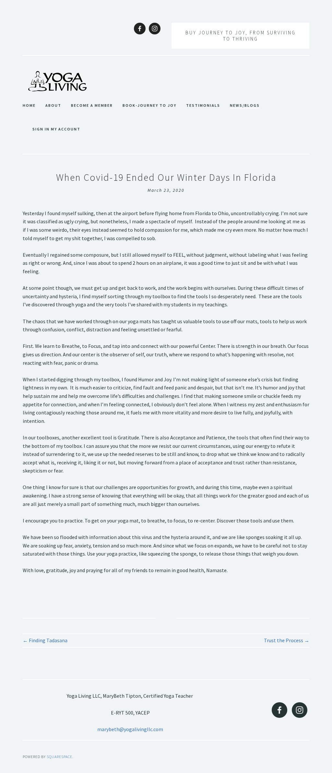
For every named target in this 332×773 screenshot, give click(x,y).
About (53, 105)
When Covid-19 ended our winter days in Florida (166, 177)
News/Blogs (245, 105)
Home (29, 105)
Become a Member (92, 105)
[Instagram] (154, 28)
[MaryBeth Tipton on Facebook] (140, 28)
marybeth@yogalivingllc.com (130, 729)
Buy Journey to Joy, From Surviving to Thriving (240, 36)
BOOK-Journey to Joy (149, 105)
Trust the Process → (286, 640)
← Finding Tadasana (45, 640)
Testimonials (203, 105)
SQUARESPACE (59, 756)
